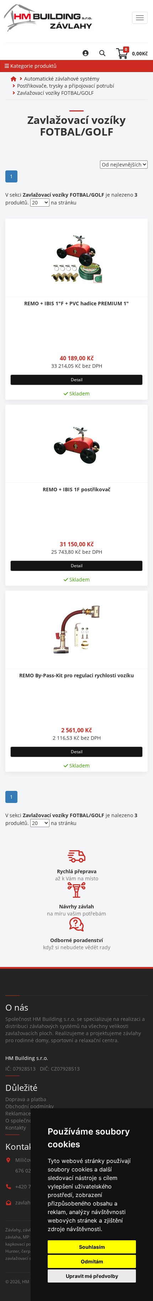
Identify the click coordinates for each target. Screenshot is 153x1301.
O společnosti (21, 1120)
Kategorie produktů (33, 65)
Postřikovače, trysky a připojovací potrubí (65, 85)
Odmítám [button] (92, 1261)
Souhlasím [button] (92, 1247)
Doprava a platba (25, 1099)
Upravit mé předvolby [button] (92, 1276)
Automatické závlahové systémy (61, 78)
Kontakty (15, 1127)
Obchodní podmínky (29, 1106)
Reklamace (18, 1113)
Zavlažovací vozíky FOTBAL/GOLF (55, 92)
